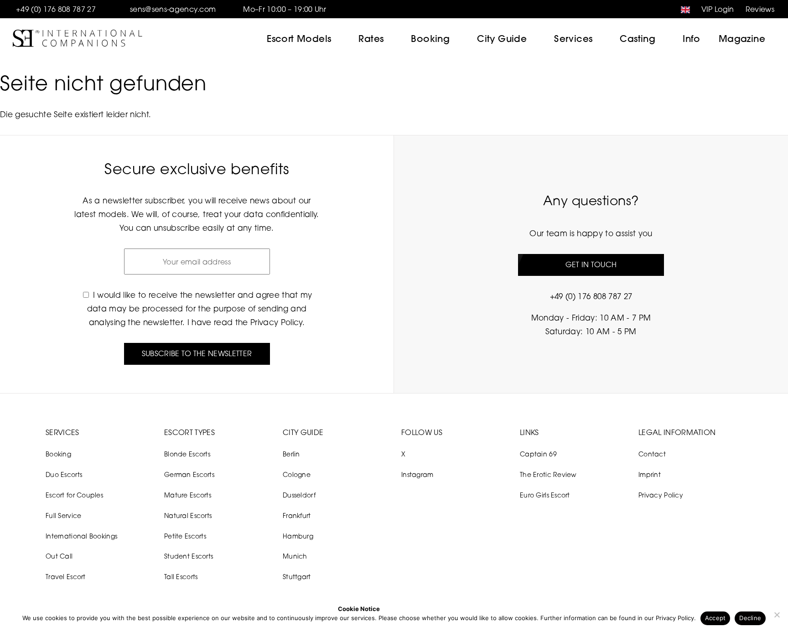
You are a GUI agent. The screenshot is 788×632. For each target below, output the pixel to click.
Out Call (59, 556)
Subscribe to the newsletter (197, 353)
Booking (430, 38)
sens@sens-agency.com (173, 9)
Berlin (291, 454)
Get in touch (591, 264)
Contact (652, 454)
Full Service (63, 515)
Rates (371, 38)
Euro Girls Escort (545, 495)
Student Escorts (188, 556)
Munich (295, 556)
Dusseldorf (299, 495)
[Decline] (776, 614)
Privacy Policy (276, 322)
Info (691, 38)
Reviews (760, 9)
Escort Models (299, 38)
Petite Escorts (185, 536)
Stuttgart (297, 576)
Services (573, 38)
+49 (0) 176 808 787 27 (56, 9)
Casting (637, 38)
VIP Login (717, 9)
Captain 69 (538, 454)
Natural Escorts (188, 515)
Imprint (649, 474)
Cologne (297, 474)
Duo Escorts (64, 474)
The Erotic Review (548, 474)
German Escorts (189, 474)
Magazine (742, 38)
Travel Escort (66, 576)
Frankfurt (297, 515)
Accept (715, 618)
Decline (750, 618)
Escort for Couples (74, 495)
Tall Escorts (180, 576)
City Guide (502, 38)
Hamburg (298, 536)
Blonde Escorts (187, 454)
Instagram (417, 474)
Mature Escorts (187, 495)
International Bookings (81, 536)
